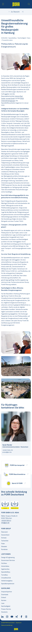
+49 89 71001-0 (6, 520)
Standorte (4, 612)
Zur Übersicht (15, 12)
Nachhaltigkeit (5, 606)
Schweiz (3, 538)
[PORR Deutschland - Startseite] (16, 4)
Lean (2, 603)
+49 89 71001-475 (7, 450)
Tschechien (4, 541)
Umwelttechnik (6, 578)
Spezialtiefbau (5, 572)
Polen (3, 544)
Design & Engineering (8, 557)
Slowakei (4, 546)
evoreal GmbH (10, 98)
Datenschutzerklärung (6, 625)
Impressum (18, 622)
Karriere (3, 600)
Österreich (4, 532)
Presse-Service (6, 609)
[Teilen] (23, 12)
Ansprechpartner (6, 592)
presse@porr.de (6, 452)
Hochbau (4, 563)
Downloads (4, 594)
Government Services (8, 560)
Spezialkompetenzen (7, 584)
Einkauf (3, 597)
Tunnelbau (4, 575)
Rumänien (4, 549)
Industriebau (5, 566)
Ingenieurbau (5, 569)
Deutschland (5, 535)
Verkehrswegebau (6, 581)
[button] (3, 4)
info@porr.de (5, 523)
